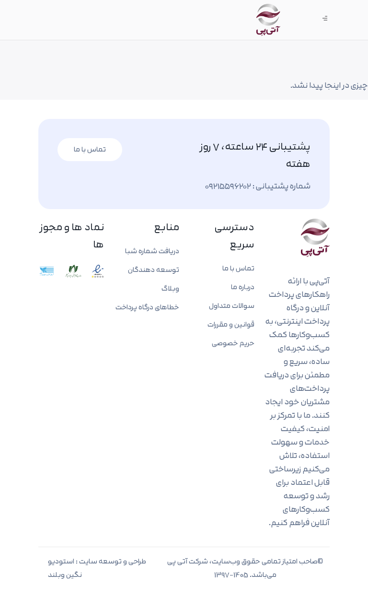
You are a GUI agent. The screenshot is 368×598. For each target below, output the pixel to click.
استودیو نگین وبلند (65, 568)
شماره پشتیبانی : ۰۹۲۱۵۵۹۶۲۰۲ (257, 186)
